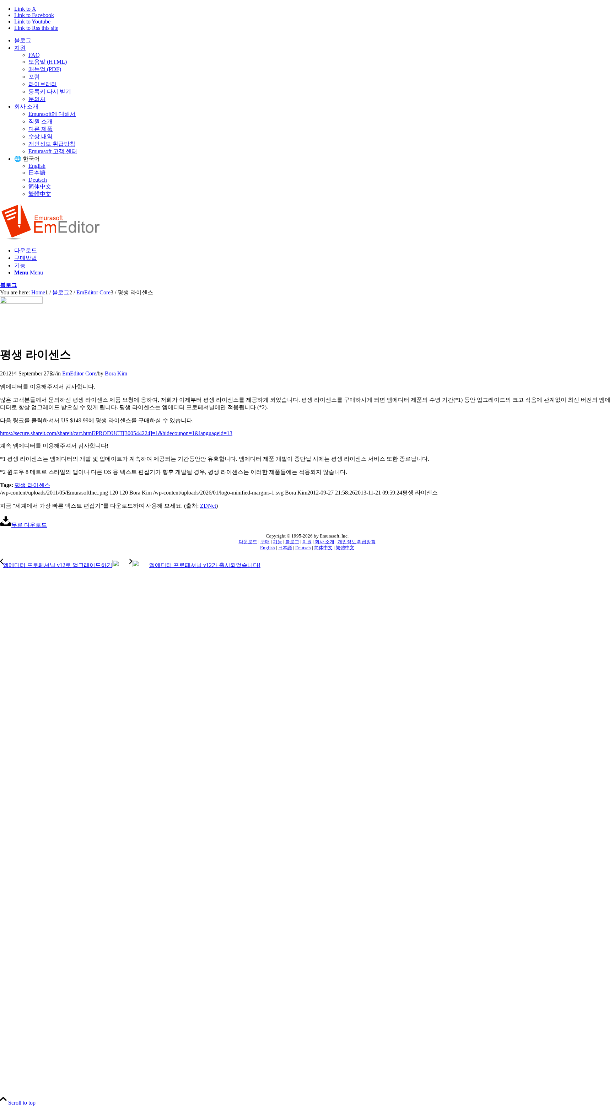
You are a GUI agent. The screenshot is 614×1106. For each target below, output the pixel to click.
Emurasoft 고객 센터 (52, 151)
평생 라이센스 (32, 485)
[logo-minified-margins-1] (50, 238)
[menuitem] (314, 40)
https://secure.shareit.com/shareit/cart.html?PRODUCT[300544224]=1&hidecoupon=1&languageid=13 (116, 433)
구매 (265, 541)
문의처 (36, 99)
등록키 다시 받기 (49, 92)
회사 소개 (26, 106)
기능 (277, 541)
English (36, 166)
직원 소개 (40, 121)
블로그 (22, 40)
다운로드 (248, 541)
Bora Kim (116, 373)
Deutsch (37, 180)
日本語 (36, 173)
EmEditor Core (79, 373)
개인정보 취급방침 (51, 144)
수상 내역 (40, 136)
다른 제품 (40, 129)
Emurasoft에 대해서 (52, 114)
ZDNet (208, 506)
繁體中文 (39, 194)
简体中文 (39, 186)
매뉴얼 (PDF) (44, 69)
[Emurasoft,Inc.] (21, 302)
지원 (20, 48)
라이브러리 (42, 84)
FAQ (34, 55)
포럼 (34, 77)
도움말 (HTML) (47, 62)
